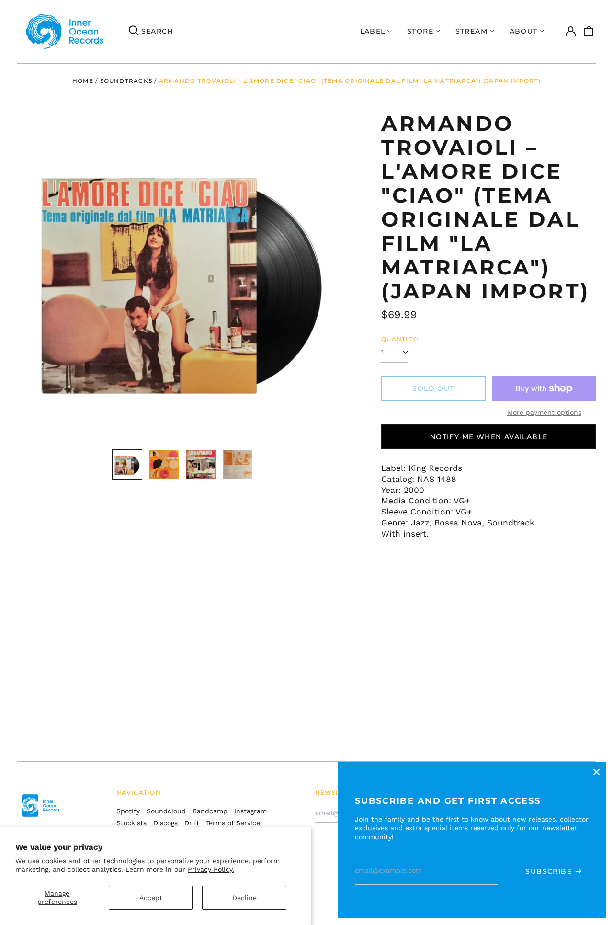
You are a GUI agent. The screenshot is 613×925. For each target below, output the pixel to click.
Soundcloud (166, 811)
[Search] (133, 31)
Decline (244, 898)
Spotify (128, 811)
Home (82, 80)
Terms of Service (233, 823)
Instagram (250, 811)
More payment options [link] (544, 412)
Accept (150, 898)
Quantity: (400, 339)
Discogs (165, 823)
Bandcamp (210, 811)
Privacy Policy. (211, 869)
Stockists (131, 823)
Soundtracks (126, 80)
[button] (589, 31)
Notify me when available (489, 437)
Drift (191, 823)
